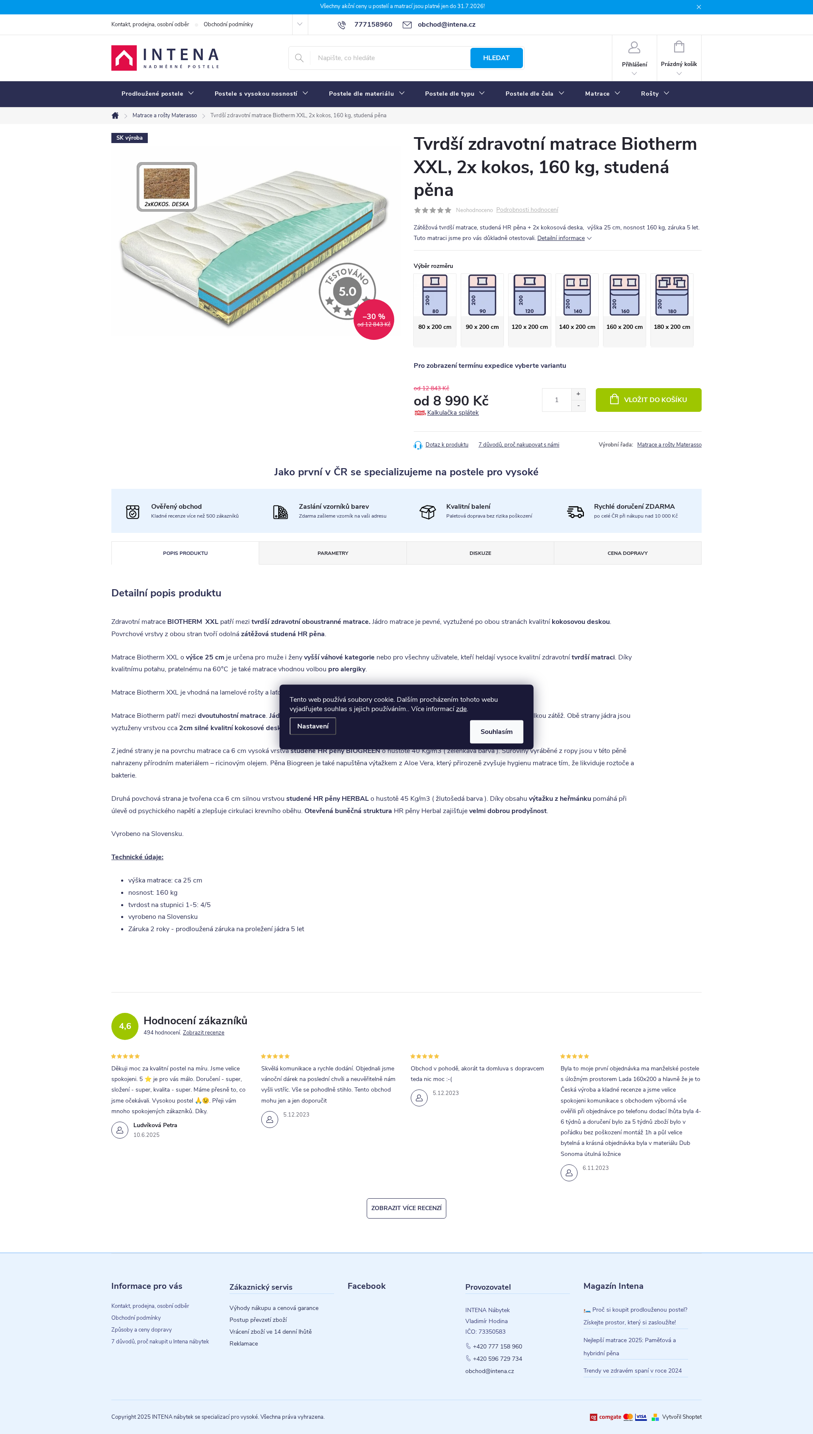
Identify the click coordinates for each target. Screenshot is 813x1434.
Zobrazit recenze (203, 1033)
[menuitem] (158, 94)
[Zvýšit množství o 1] (578, 394)
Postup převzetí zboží (258, 1320)
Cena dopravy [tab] (627, 553)
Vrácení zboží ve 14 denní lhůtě (271, 1332)
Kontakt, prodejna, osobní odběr (150, 24)
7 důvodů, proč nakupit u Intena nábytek (160, 1342)
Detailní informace (561, 238)
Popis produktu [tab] (185, 553)
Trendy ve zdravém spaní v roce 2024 (632, 1371)
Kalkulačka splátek (453, 412)
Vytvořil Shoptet (682, 1417)
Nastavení (313, 726)
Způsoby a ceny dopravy (141, 1330)
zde (461, 709)
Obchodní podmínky (228, 24)
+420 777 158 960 (497, 1346)
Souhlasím (497, 731)
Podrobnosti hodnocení (527, 210)
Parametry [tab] (333, 553)
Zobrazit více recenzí (406, 1208)
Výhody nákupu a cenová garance (274, 1308)
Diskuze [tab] (480, 553)
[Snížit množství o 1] (578, 405)
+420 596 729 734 (497, 1359)
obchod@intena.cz (489, 1371)
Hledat (496, 58)
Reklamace (244, 1343)
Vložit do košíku (655, 400)
